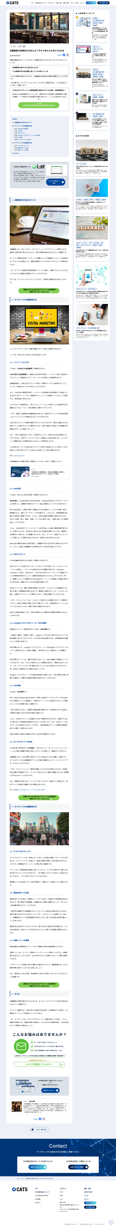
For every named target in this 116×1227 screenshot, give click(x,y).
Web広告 (20, 131)
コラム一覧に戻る (41, 1129)
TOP (32, 3)
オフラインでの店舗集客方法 (23, 143)
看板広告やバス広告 (23, 148)
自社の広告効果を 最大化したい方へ (69, 1206)
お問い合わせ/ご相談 (103, 2)
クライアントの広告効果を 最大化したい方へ (69, 1210)
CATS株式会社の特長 (41, 1195)
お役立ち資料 (66, 3)
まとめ (16, 153)
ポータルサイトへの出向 (24, 139)
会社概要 (38, 1199)
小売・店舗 (21, 46)
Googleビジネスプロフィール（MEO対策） (29, 135)
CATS (61, 1192)
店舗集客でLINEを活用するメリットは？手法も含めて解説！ (29, 790)
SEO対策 (20, 137)
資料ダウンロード (91, 2)
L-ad (61, 1199)
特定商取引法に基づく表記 (86, 1224)
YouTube (77, 3)
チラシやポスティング (23, 145)
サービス (13, 46)
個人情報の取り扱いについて (71, 1224)
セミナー (82, 3)
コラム (71, 3)
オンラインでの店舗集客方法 (23, 126)
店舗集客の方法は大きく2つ (23, 122)
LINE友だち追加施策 (22, 129)
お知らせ (38, 1202)
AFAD (61, 1195)
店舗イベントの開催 (23, 150)
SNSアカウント (22, 133)
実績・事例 (58, 3)
